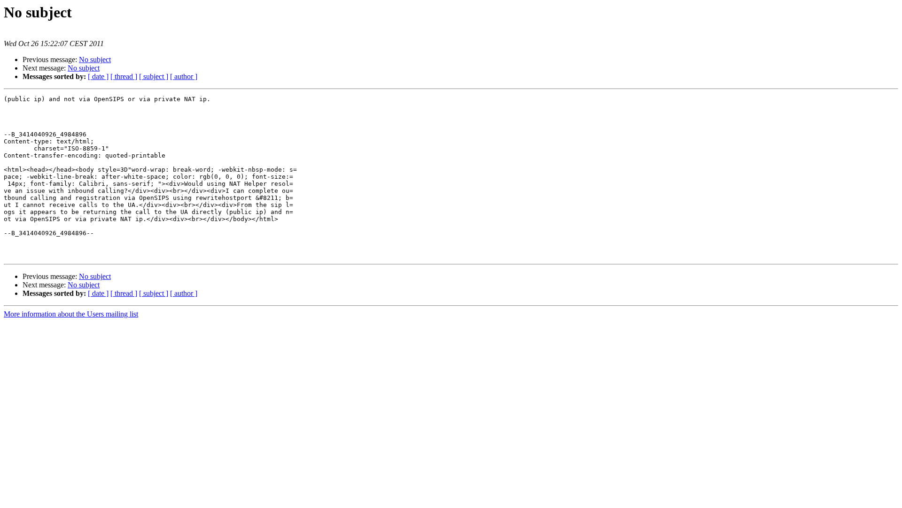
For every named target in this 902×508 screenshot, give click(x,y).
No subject (95, 60)
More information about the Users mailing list (71, 314)
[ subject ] (153, 76)
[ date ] (98, 76)
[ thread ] (123, 76)
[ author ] (183, 76)
